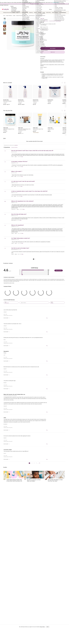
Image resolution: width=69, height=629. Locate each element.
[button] (34, 270)
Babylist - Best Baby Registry (5, 9)
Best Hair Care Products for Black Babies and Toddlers (34, 480)
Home (4, 15)
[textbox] (34, 143)
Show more (41, 68)
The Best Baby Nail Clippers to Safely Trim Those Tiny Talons (55, 480)
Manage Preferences (34, 3)
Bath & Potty (48, 12)
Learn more (16, 145)
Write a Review (58, 270)
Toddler (14, 15)
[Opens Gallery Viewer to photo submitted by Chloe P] (16, 293)
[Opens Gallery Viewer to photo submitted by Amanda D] (41, 293)
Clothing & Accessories (7, 12)
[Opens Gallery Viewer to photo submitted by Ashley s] (8, 293)
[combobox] (11, 303)
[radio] (4, 19)
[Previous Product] (62, 83)
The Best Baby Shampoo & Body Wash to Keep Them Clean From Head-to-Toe (14, 480)
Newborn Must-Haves (19, 15)
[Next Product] (65, 83)
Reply (22, 156)
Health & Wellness (9, 15)
